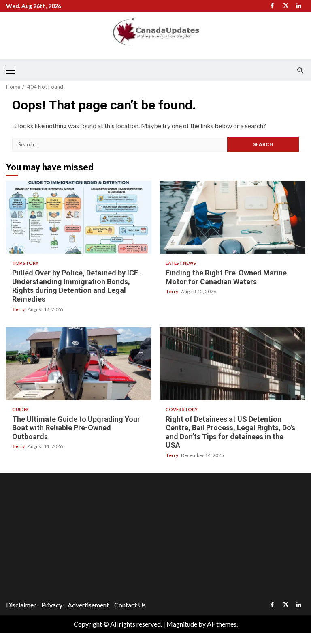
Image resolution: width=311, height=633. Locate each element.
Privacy (51, 605)
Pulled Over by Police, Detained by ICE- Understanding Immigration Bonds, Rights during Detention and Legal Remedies (78, 217)
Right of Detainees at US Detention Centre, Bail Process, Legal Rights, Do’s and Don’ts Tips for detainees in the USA (232, 363)
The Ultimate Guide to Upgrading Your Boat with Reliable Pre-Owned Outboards (78, 363)
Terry (19, 309)
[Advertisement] (155, 538)
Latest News (181, 263)
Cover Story (182, 409)
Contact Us (130, 605)
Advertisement (88, 605)
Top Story (25, 263)
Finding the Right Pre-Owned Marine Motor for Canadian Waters (232, 217)
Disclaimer (21, 605)
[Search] (300, 70)
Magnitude (181, 624)
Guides (20, 409)
